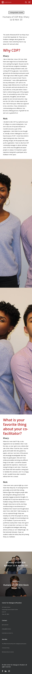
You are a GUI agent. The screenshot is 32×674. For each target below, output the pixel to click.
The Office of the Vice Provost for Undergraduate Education (14, 643)
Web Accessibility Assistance (8, 652)
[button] (29, 2)
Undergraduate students (16, 12)
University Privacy (5, 647)
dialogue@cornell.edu (6, 629)
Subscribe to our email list (7, 633)
